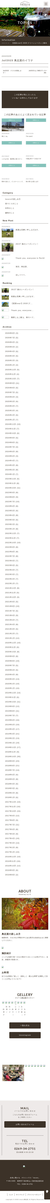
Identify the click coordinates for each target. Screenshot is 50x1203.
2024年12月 (10, 424)
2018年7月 (10, 770)
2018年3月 (10, 788)
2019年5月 (10, 724)
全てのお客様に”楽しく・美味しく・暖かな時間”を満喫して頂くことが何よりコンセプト (25, 975)
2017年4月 (10, 838)
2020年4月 (10, 674)
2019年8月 (10, 711)
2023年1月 (10, 529)
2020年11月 (10, 647)
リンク (11, 1194)
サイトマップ (20, 1194)
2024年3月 (10, 465)
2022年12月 (10, 533)
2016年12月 (10, 857)
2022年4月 (10, 570)
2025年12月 (10, 370)
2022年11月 (10, 538)
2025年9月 (10, 383)
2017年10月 (10, 811)
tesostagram (25, 1035)
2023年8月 (10, 497)
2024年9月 (10, 438)
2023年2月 (10, 524)
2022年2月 (10, 579)
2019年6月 (10, 720)
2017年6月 (10, 829)
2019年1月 (10, 743)
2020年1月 (10, 688)
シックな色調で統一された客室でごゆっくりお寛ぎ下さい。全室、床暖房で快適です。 (25, 956)
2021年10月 (10, 597)
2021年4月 (10, 624)
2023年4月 (10, 515)
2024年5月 (10, 456)
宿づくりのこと (11, 204)
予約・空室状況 (47, 1189)
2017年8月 (10, 820)
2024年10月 (10, 433)
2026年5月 (10, 347)
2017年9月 (10, 816)
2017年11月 (10, 806)
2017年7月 (10, 825)
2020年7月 (10, 665)
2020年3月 (10, 679)
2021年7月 (10, 611)
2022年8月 (10, 552)
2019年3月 (10, 734)
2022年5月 (10, 565)
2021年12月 (10, 588)
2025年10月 (10, 379)
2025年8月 (10, 388)
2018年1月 (10, 797)
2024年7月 (10, 447)
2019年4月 (10, 729)
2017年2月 (10, 847)
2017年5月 (10, 834)
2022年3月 (10, 574)
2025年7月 (10, 392)
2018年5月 (10, 779)
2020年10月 (10, 652)
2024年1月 (10, 474)
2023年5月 (10, 511)
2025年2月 (10, 415)
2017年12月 (10, 802)
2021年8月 (10, 606)
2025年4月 (10, 406)
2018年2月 (10, 793)
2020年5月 (10, 670)
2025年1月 (10, 420)
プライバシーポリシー (34, 1194)
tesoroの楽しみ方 (13, 199)
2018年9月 (10, 761)
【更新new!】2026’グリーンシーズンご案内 (24, 43)
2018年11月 (10, 752)
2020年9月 (10, 656)
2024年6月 (10, 451)
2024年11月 (10, 429)
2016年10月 (10, 866)
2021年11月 (10, 593)
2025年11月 (10, 374)
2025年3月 (10, 410)
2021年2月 (10, 633)
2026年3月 (10, 356)
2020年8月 (10, 661)
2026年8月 (10, 333)
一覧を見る (25, 1025)
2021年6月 (10, 615)
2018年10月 (10, 756)
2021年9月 (10, 602)
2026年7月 (10, 338)
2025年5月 (10, 401)
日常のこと (10, 208)
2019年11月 (10, 697)
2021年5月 (10, 620)
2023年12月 (10, 479)
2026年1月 (10, 365)
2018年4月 (10, 784)
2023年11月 (10, 483)
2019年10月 (10, 702)
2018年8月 (10, 765)
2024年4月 (10, 460)
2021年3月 (10, 629)
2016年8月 (10, 875)
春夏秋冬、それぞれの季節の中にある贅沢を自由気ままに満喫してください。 (25, 937)
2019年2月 (10, 738)
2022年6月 (10, 561)
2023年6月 (10, 506)
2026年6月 (10, 342)
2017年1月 (10, 852)
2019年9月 (10, 706)
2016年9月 (10, 870)
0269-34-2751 (25, 1148)
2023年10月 (10, 488)
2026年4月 (10, 351)
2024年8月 (10, 442)
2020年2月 (10, 684)
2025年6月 (10, 397)
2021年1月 (10, 638)
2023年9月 (10, 492)
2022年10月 (10, 542)
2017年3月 (10, 843)
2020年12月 (10, 643)
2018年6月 (10, 775)
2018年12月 (10, 747)
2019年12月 (10, 693)
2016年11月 (10, 861)
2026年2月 (10, 360)
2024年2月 (10, 470)
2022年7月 (10, 556)
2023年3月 (10, 520)
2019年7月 (10, 715)
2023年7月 (10, 501)
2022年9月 (10, 547)
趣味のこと (10, 213)
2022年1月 (10, 583)
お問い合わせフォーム (25, 1124)
